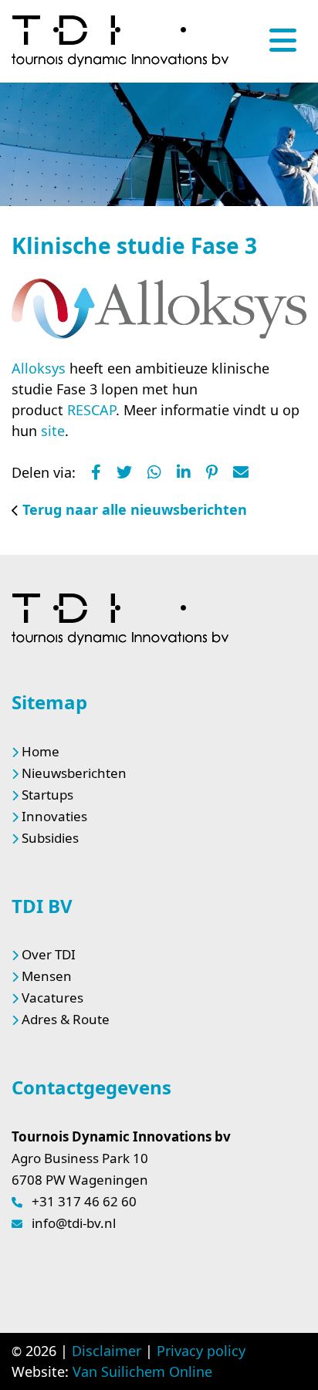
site (53, 430)
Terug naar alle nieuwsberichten (134, 509)
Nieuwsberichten (74, 773)
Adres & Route (66, 1019)
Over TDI (49, 954)
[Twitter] (124, 472)
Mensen (47, 976)
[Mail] (241, 472)
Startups (47, 794)
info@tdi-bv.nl (74, 1223)
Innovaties (54, 816)
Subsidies (50, 838)
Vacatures (52, 997)
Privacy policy (201, 1350)
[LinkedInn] (184, 472)
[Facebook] (96, 472)
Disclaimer (106, 1350)
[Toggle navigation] (282, 40)
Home (40, 751)
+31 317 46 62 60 (84, 1201)
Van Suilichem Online (142, 1371)
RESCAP (91, 410)
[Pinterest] (212, 472)
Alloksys (40, 368)
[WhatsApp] (154, 472)
